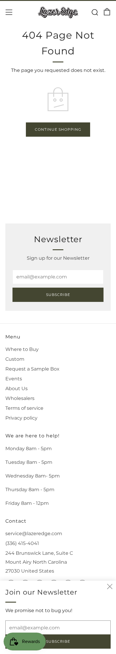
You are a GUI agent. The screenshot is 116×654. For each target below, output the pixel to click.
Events (13, 379)
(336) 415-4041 (22, 543)
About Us (16, 388)
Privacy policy (21, 418)
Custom (14, 359)
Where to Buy (22, 349)
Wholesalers (20, 398)
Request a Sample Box (32, 369)
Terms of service (24, 408)
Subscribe (58, 294)
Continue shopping (58, 129)
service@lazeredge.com (33, 533)
